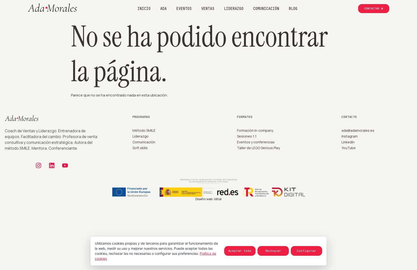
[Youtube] (65, 166)
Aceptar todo (239, 251)
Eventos (184, 8)
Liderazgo (233, 8)
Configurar (306, 251)
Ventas (207, 8)
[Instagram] (39, 166)
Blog (293, 8)
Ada (163, 8)
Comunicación (266, 8)
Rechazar (273, 251)
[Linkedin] (52, 166)
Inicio (144, 8)
